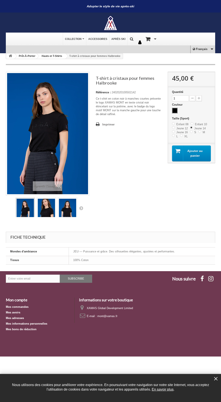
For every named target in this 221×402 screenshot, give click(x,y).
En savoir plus (163, 389)
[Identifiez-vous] (140, 42)
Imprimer (108, 124)
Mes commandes (17, 306)
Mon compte (16, 299)
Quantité (177, 92)
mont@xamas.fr (107, 316)
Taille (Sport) (181, 118)
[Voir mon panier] (151, 39)
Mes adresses (15, 318)
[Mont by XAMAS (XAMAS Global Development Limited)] (110, 23)
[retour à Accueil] (10, 56)
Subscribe (76, 278)
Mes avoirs (13, 312)
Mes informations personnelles (26, 323)
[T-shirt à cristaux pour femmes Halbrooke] (25, 211)
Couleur (177, 104)
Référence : (103, 92)
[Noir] (174, 110)
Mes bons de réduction (21, 329)
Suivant (81, 208)
